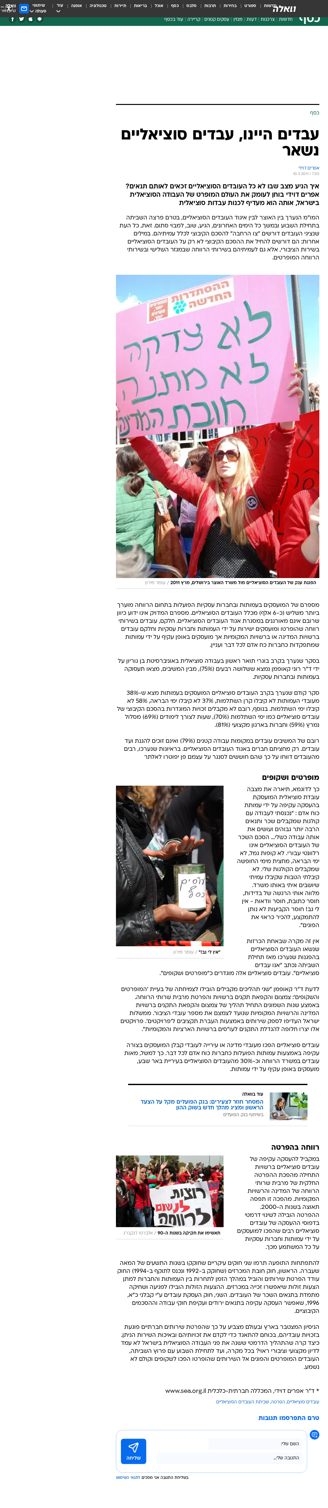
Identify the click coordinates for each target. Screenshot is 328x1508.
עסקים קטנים (216, 20)
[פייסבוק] (13, 19)
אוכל (159, 6)
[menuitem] (246, 8)
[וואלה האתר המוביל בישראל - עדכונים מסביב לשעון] (284, 8)
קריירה (193, 20)
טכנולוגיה (98, 6)
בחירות (230, 6)
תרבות (210, 6)
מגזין (238, 20)
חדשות (285, 20)
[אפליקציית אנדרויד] (40, 19)
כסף (175, 6)
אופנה (76, 6)
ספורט (250, 6)
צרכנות (268, 20)
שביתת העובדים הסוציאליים (242, 1402)
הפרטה (278, 1402)
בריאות (140, 6)
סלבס (191, 6)
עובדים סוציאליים (303, 1402)
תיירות (120, 6)
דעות (252, 20)
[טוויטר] (22, 19)
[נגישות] (9, 8)
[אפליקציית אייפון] (31, 19)
